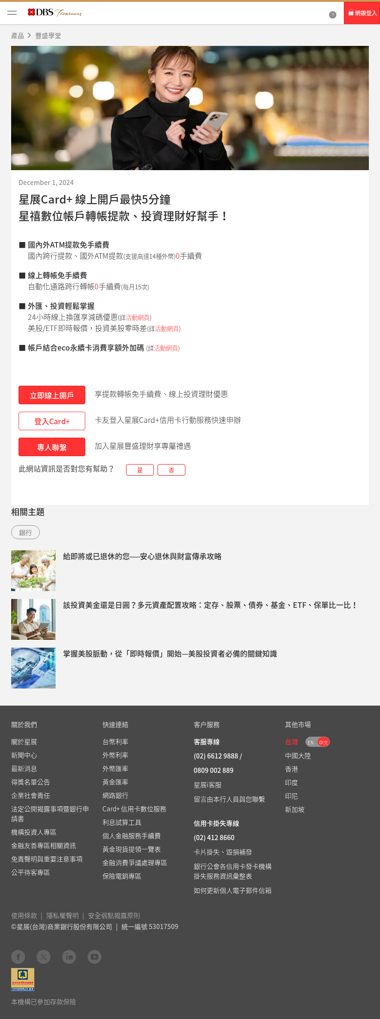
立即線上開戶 (52, 395)
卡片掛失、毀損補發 (223, 851)
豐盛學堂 (48, 35)
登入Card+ (52, 421)
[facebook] (18, 956)
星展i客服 (208, 784)
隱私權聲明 (62, 915)
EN (311, 742)
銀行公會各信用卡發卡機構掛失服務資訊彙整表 (233, 870)
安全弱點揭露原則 (114, 915)
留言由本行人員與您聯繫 (229, 798)
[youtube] (94, 956)
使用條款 (24, 915)
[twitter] (44, 956)
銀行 (25, 532)
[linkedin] (69, 956)
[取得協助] (332, 13)
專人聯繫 (52, 446)
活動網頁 (138, 317)
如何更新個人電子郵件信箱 (233, 890)
